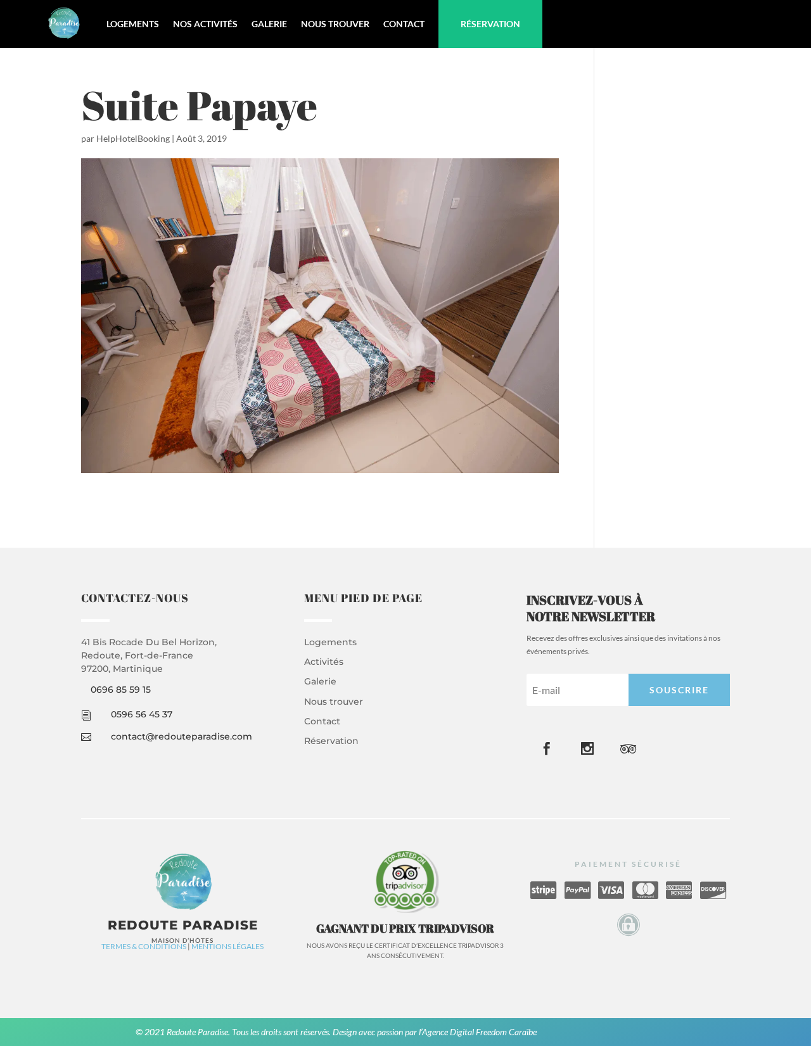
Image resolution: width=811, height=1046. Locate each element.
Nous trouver (335, 23)
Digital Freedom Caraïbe (493, 1031)
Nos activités (205, 23)
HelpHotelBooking (133, 138)
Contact (404, 23)
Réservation (490, 23)
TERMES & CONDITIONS (143, 946)
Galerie (269, 23)
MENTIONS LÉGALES (227, 946)
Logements (132, 23)
